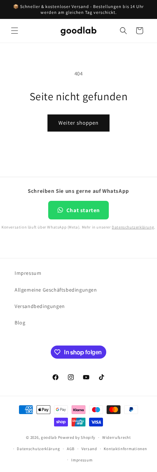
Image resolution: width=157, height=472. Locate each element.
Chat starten (83, 210)
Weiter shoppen (78, 122)
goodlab (49, 437)
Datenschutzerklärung (133, 227)
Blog (20, 322)
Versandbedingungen (40, 306)
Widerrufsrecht (116, 437)
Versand (89, 448)
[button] (15, 31)
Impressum (28, 273)
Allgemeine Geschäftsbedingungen (56, 289)
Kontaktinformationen (125, 448)
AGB (70, 448)
